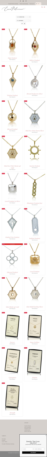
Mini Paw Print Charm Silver (34, 131)
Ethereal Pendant (12, 272)
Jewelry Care (27, 430)
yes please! (33, 452)
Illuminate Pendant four (34, 203)
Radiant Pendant (34, 238)
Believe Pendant (35, 60)
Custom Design (27, 425)
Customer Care (27, 428)
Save (4, 29)
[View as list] (24, 23)
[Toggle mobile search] (42, 7)
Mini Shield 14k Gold (12, 307)
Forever (12, 342)
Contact (3, 440)
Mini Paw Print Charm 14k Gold (12, 167)
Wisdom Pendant (12, 95)
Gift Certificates (27, 427)
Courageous (12, 377)
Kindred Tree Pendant (12, 237)
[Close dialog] (46, 435)
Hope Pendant (12, 58)
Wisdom (34, 377)
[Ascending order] (30, 17)
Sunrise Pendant (34, 166)
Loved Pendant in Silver (12, 201)
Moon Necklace (34, 342)
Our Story (4, 438)
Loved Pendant (34, 271)
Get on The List (27, 431)
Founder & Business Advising (8, 444)
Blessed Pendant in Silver (35, 94)
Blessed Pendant (12, 129)
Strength (12, 413)
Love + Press (4, 441)
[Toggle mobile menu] (44, 7)
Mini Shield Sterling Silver (34, 307)
